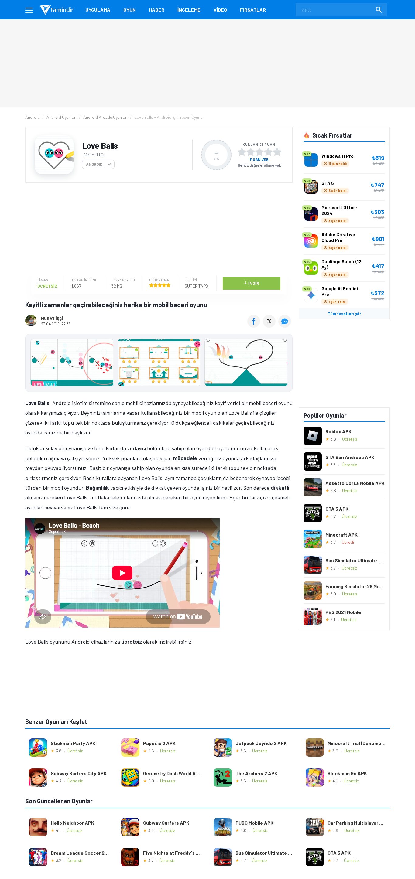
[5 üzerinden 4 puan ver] (268, 152)
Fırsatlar (253, 9)
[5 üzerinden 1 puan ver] (242, 152)
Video (220, 9)
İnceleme (189, 9)
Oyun (129, 9)
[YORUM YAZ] (285, 325)
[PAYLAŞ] (255, 325)
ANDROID (94, 164)
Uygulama (97, 9)
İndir (251, 283)
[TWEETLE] (270, 325)
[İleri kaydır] (285, 363)
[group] (158, 364)
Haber (156, 9)
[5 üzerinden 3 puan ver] (259, 152)
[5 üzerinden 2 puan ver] (250, 152)
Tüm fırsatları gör (344, 313)
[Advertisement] (157, 229)
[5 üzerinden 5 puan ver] (277, 152)
